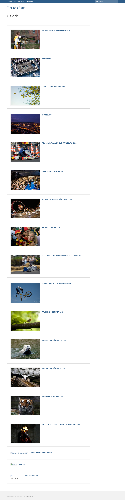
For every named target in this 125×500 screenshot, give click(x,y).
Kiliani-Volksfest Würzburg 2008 (57, 199)
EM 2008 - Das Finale (51, 228)
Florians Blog (16, 8)
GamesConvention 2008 (52, 171)
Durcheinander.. (31, 476)
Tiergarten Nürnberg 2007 (54, 368)
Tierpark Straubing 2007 (53, 396)
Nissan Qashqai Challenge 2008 (56, 284)
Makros (22, 464)
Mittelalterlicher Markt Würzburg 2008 (61, 425)
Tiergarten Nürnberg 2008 (54, 340)
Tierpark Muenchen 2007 (41, 453)
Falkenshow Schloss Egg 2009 (56, 30)
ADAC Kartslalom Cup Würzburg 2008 (59, 143)
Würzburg (47, 115)
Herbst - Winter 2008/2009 (53, 87)
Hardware (46, 59)
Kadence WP (30, 496)
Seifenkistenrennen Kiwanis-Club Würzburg (62, 256)
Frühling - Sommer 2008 (52, 312)
